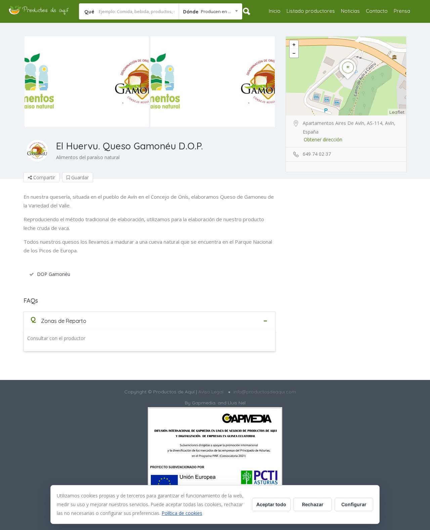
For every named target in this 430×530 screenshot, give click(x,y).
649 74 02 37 (317, 154)
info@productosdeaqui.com (264, 392)
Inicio (275, 11)
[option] (86, 81)
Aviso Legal (210, 392)
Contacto (377, 11)
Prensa (402, 11)
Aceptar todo (271, 504)
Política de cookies (182, 513)
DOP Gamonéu (53, 274)
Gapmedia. (204, 403)
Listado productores (311, 11)
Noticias (350, 11)
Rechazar (313, 504)
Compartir (43, 177)
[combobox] (210, 11)
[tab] (149, 320)
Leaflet (396, 112)
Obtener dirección (323, 139)
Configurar (354, 504)
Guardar (79, 177)
